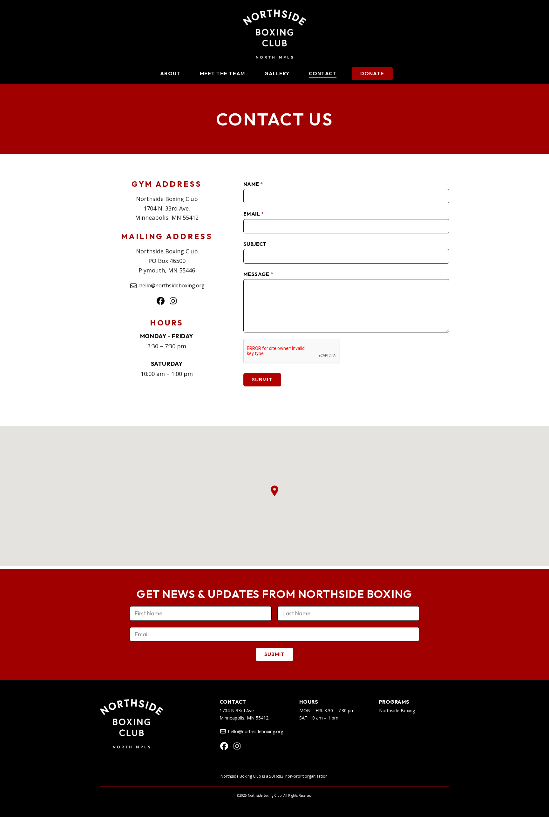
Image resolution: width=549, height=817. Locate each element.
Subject (255, 244)
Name (253, 184)
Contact (233, 702)
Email (253, 214)
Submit (262, 379)
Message (258, 274)
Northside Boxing (397, 710)
